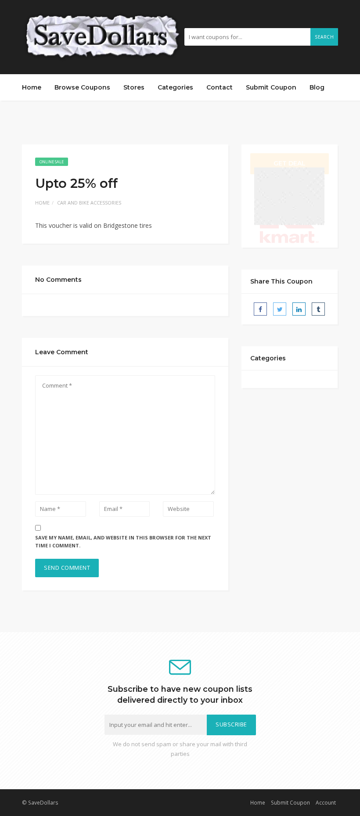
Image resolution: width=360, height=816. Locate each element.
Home (31, 87)
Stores (133, 87)
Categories (175, 87)
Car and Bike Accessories (89, 202)
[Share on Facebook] (260, 309)
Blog (317, 87)
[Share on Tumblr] (318, 309)
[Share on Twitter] (279, 309)
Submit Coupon (271, 87)
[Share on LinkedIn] (299, 309)
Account (326, 802)
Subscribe (231, 724)
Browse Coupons (82, 87)
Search (324, 37)
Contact (219, 87)
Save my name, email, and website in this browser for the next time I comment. (123, 541)
